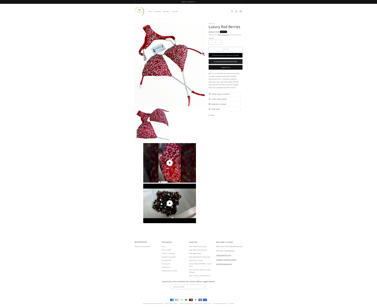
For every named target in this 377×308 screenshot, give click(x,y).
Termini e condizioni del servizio (203, 303)
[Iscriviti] (204, 287)
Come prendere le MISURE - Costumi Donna (200, 265)
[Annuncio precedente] (135, 2)
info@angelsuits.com (223, 255)
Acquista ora (225, 67)
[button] (166, 11)
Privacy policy (166, 264)
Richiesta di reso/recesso (142, 246)
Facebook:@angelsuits (224, 264)
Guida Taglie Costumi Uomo (198, 246)
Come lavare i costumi (196, 260)
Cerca (163, 246)
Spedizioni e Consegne (169, 257)
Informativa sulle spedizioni (220, 303)
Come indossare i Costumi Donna (199, 276)
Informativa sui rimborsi (171, 303)
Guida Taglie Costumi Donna (198, 250)
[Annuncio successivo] (242, 2)
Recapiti (232, 303)
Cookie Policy (166, 267)
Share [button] (212, 115)
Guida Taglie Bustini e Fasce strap (199, 257)
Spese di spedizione (223, 35)
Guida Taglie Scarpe (195, 253)
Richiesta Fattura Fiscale (169, 271)
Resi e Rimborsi (166, 260)
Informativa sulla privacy (186, 303)
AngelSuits (150, 303)
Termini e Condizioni (168, 253)
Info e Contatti (166, 250)
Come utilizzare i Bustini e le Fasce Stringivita (200, 271)
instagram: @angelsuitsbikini (226, 260)
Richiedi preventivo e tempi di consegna (225, 55)
